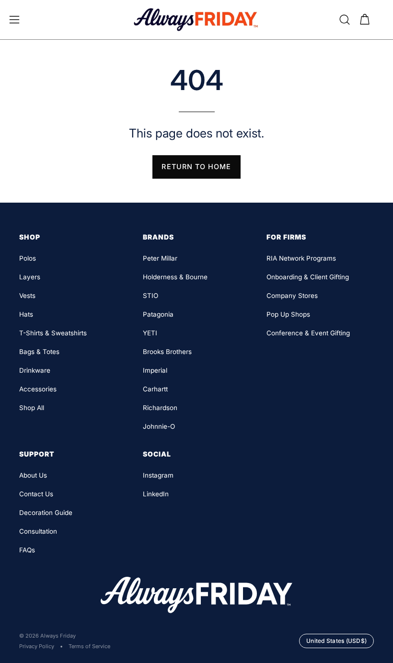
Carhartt (155, 389)
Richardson (160, 408)
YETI (150, 333)
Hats (26, 314)
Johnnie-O (159, 426)
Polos (27, 258)
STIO (150, 295)
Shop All (31, 408)
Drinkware (34, 370)
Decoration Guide (45, 512)
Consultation (38, 531)
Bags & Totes (39, 351)
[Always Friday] (196, 19)
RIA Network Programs (301, 258)
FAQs (27, 550)
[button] (345, 20)
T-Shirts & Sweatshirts (53, 333)
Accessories (38, 389)
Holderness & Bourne (175, 277)
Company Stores (292, 295)
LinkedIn (156, 494)
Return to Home (196, 166)
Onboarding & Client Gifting (307, 277)
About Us (33, 475)
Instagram (158, 475)
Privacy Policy (36, 646)
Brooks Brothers (167, 351)
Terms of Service (89, 646)
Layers (29, 277)
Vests (27, 295)
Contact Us (36, 494)
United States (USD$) (336, 640)
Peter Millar (160, 258)
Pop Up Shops (288, 314)
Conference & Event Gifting (308, 333)
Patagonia (158, 314)
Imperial (155, 370)
